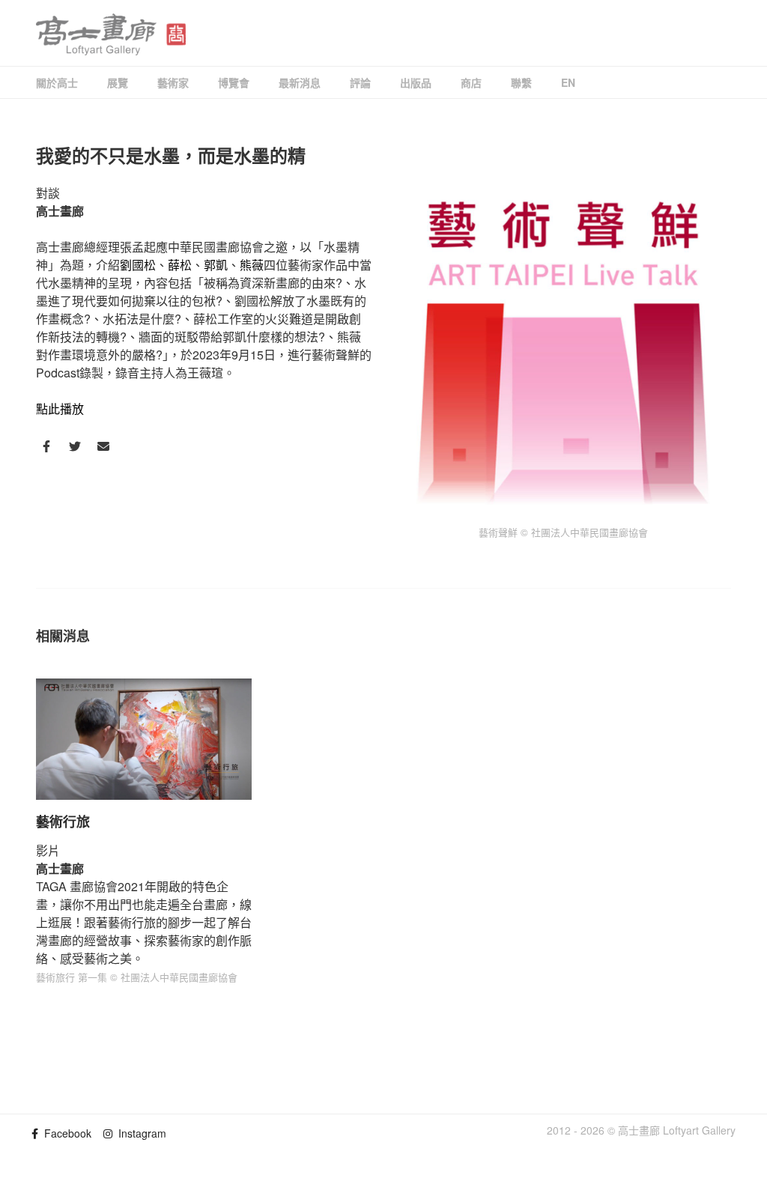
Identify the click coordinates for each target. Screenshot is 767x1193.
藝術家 (173, 82)
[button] (46, 446)
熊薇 (252, 264)
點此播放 (60, 408)
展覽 (117, 82)
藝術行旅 (63, 821)
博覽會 (233, 82)
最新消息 (300, 82)
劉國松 (138, 264)
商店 (471, 82)
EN (568, 82)
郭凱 (216, 264)
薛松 (180, 264)
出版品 (415, 82)
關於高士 (57, 82)
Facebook (64, 1133)
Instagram (139, 1133)
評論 (360, 82)
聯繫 (521, 82)
